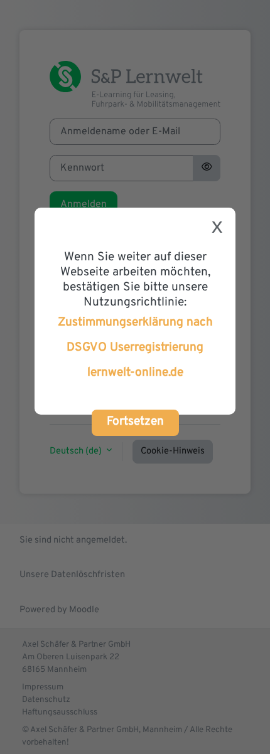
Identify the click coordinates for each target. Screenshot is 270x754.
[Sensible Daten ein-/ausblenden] (206, 168)
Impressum (42, 687)
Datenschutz (46, 699)
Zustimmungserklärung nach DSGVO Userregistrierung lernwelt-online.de (135, 347)
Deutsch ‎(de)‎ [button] (77, 451)
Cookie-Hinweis (173, 451)
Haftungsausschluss (59, 712)
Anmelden (83, 204)
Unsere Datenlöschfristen (72, 575)
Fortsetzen (135, 421)
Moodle (84, 610)
